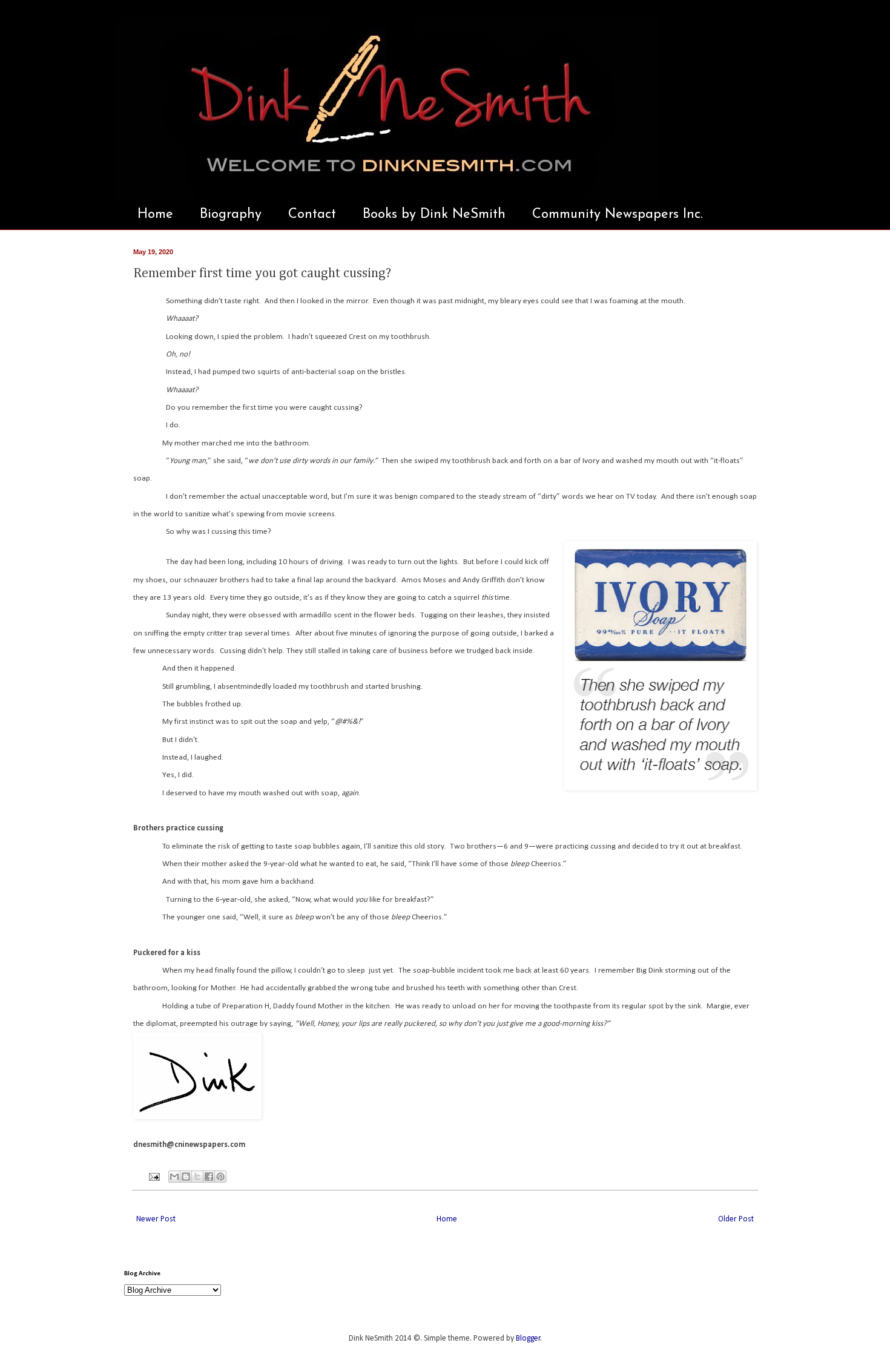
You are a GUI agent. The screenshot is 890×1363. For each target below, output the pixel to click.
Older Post (736, 1219)
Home (155, 215)
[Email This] (174, 1177)
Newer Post (156, 1219)
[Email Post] (153, 1176)
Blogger (528, 1338)
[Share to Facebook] (209, 1177)
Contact (312, 215)
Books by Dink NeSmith (434, 215)
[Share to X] (197, 1177)
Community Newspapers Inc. (617, 215)
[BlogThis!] (186, 1177)
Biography (231, 215)
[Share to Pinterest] (220, 1177)
